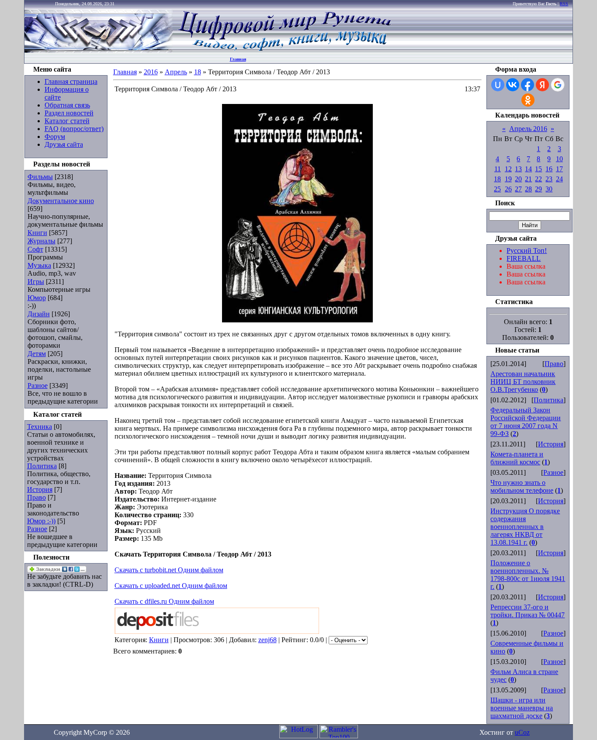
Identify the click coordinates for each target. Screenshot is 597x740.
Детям (37, 353)
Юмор (37, 297)
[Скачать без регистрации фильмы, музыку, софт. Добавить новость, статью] (98, 50)
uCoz (522, 732)
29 (538, 189)
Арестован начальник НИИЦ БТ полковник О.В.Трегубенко (522, 381)
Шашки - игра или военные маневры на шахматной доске (521, 707)
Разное (38, 385)
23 (548, 179)
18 (197, 72)
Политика (42, 466)
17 (559, 169)
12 (508, 169)
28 (528, 189)
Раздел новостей (69, 113)
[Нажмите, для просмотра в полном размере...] (297, 320)
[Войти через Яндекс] (542, 84)
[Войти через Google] (558, 85)
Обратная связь (67, 105)
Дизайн (39, 314)
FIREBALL (524, 258)
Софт (35, 249)
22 (538, 179)
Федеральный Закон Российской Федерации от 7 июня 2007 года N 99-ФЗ (525, 421)
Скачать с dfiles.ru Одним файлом (164, 601)
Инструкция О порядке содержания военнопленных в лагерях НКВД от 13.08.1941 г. (525, 526)
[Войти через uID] (497, 84)
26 (508, 189)
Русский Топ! (527, 250)
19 (508, 179)
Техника (39, 426)
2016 (151, 72)
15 (538, 169)
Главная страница (71, 81)
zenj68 (267, 639)
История (39, 489)
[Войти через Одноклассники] (528, 100)
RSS (564, 3)
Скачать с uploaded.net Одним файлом (171, 585)
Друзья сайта (64, 144)
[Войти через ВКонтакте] (512, 84)
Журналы (42, 241)
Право (36, 497)
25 (497, 189)
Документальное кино (61, 200)
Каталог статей (67, 120)
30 (548, 189)
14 (528, 169)
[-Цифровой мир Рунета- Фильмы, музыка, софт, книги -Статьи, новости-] (284, 50)
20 (518, 179)
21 (528, 179)
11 (497, 169)
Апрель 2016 (528, 128)
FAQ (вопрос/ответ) (74, 128)
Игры (36, 281)
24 (559, 179)
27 (518, 189)
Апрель (176, 72)
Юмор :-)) (41, 521)
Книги (37, 232)
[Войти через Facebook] (527, 84)
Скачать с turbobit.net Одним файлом (169, 570)
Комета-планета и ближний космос (516, 458)
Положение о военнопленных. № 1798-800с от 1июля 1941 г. (527, 574)
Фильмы (40, 176)
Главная (238, 59)
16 (548, 169)
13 (518, 169)
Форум (55, 136)
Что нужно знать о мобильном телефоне (521, 486)
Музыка (39, 265)
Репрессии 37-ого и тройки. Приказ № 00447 (527, 611)
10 (559, 159)
